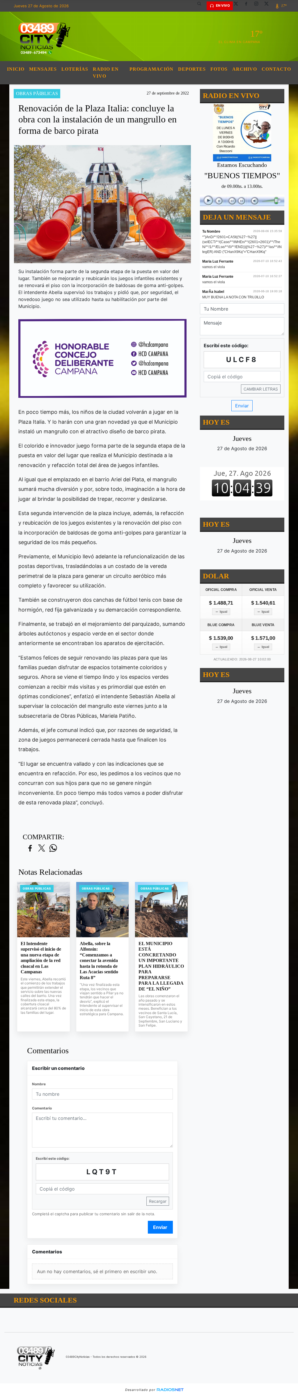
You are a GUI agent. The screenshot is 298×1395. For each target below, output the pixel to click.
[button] (201, 6)
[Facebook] (248, 6)
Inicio (15, 69)
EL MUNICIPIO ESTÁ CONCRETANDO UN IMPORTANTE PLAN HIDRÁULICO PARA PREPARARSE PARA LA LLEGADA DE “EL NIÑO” (161, 966)
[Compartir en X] (41, 848)
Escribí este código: (53, 1158)
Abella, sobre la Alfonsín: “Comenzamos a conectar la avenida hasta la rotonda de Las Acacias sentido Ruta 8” (99, 960)
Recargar (157, 1201)
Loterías (74, 69)
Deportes (192, 69)
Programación (151, 69)
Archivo (244, 69)
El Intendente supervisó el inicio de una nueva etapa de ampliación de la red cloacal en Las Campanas (41, 957)
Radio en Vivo (106, 73)
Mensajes (43, 69)
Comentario (42, 1108)
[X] (238, 6)
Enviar (160, 1227)
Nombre (39, 1084)
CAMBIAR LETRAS (261, 388)
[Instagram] (258, 6)
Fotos (219, 69)
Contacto (276, 69)
